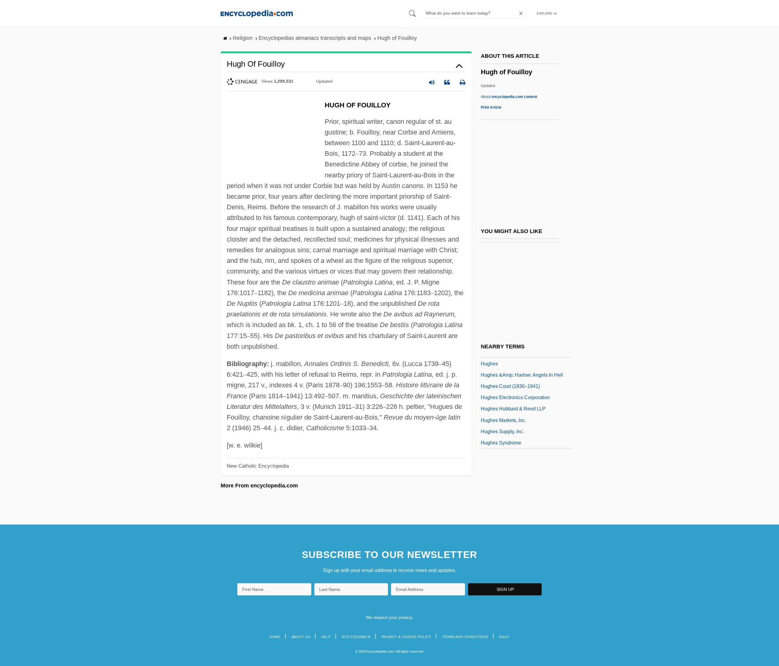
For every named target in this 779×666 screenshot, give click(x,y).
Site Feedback (356, 637)
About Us (301, 637)
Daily (504, 637)
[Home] (257, 13)
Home (275, 637)
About (509, 97)
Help (326, 637)
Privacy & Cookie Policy (406, 637)
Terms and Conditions (465, 637)
